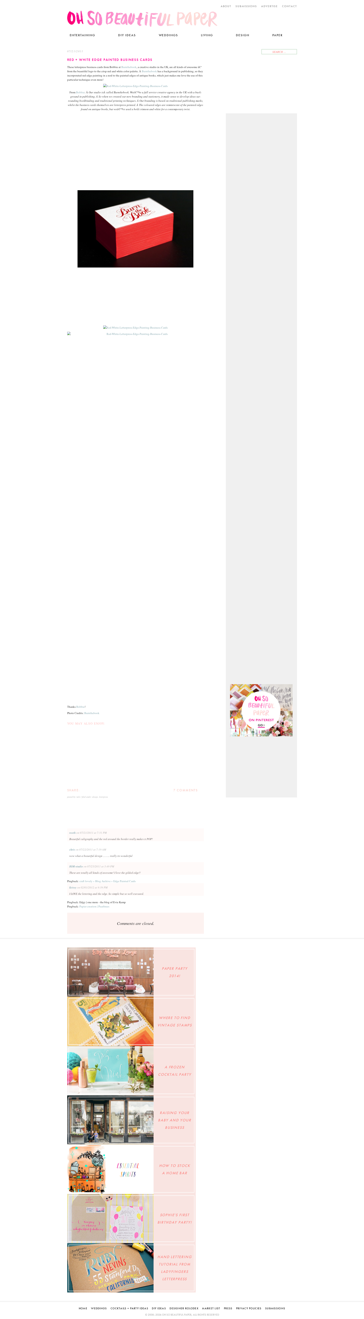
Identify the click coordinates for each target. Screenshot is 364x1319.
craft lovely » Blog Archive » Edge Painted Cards (107, 881)
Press (228, 1308)
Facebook (236, 52)
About (226, 6)
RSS (255, 52)
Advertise (269, 6)
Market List (211, 1308)
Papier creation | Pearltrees (94, 906)
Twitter (230, 52)
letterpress (103, 796)
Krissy (72, 887)
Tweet (83, 790)
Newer (117, 811)
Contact (289, 6)
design (95, 796)
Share (90, 790)
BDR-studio (76, 866)
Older (154, 811)
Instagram (242, 52)
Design (242, 35)
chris (72, 849)
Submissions (246, 6)
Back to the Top (311, 945)
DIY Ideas (127, 35)
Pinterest (248, 52)
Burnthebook (128, 67)
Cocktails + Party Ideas (129, 1308)
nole (78, 796)
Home (83, 1308)
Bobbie (80, 92)
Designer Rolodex (184, 1308)
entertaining (82, 35)
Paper (277, 35)
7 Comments (185, 790)
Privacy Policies (249, 1308)
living (207, 35)
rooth (72, 833)
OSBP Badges (271, 972)
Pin (96, 790)
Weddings (168, 35)
